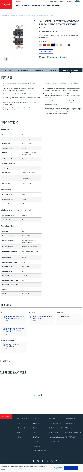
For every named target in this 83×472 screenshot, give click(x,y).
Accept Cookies (70, 468)
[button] (34, 21)
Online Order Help (56, 428)
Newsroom (36, 446)
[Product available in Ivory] (40, 45)
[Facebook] (34, 461)
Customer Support (55, 423)
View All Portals (70, 437)
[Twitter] (52, 461)
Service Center (72, 428)
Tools (18, 423)
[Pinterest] (47, 461)
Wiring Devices (12, 15)
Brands (35, 428)
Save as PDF (53, 57)
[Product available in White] (65, 45)
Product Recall (53, 432)
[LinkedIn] (43, 461)
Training (19, 437)
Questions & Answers (70, 70)
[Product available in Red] (44, 45)
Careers (35, 441)
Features (7, 70)
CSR (34, 432)
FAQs (18, 432)
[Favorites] (79, 5)
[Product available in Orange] (48, 45)
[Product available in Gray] (60, 45)
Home (4, 15)
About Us (36, 423)
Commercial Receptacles (45, 15)
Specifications (23, 70)
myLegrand (69, 423)
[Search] (76, 5)
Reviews (53, 70)
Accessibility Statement (56, 437)
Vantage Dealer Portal (74, 432)
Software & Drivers (22, 428)
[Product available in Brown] (69, 45)
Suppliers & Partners (39, 450)
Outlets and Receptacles (27, 15)
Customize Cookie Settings (57, 468)
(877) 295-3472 (54, 441)
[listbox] (19, 37)
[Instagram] (38, 461)
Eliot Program (37, 437)
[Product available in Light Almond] (56, 45)
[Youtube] (56, 461)
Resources (39, 70)
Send (43, 57)
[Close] (80, 468)
